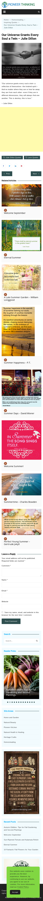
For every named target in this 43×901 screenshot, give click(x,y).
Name (5, 580)
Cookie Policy (23, 887)
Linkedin (16, 166)
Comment (6, 566)
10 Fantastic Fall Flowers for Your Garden (21, 850)
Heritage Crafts (10, 737)
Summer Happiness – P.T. (17, 362)
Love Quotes (33, 157)
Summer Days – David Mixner (19, 413)
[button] (7, 702)
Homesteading (10, 742)
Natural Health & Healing (14, 732)
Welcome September (15, 213)
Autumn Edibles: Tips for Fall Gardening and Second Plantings (21, 692)
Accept (15, 892)
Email (5, 591)
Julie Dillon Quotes (13, 157)
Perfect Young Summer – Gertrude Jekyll (17, 543)
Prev (8, 174)
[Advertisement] (21, 129)
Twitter (10, 166)
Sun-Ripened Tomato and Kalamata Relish (21, 840)
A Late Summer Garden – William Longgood (21, 298)
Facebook (4, 166)
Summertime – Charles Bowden (20, 501)
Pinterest (22, 166)
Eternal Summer (12, 257)
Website (5, 601)
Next (35, 174)
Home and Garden (11, 717)
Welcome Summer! (13, 466)
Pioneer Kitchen (10, 727)
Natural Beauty (10, 722)
